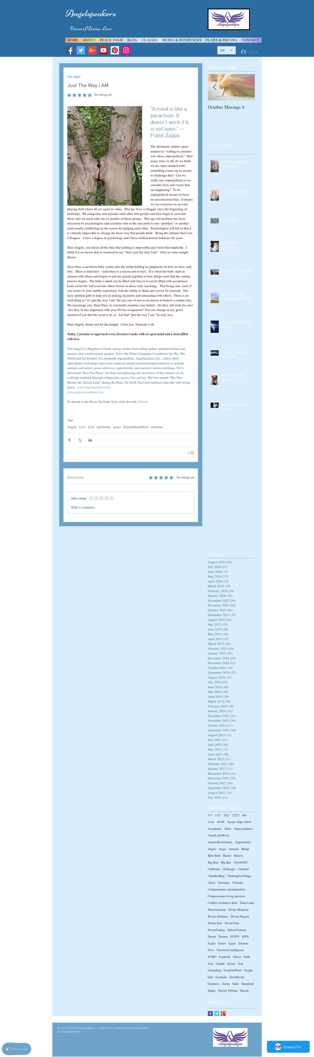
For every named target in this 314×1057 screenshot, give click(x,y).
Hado (235, 984)
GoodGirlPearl (232, 970)
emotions (157, 427)
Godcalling (214, 970)
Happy (212, 990)
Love (82, 427)
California (214, 869)
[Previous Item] (215, 87)
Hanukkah (247, 984)
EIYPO (234, 936)
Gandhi (220, 964)
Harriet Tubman (228, 990)
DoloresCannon (236, 930)
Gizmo (231, 964)
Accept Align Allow (239, 822)
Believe (238, 855)
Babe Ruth (214, 855)
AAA (211, 822)
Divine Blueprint (238, 909)
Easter (222, 943)
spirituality (104, 427)
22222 (235, 815)
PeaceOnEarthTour (135, 427)
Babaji (245, 849)
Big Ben (226, 862)
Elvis (211, 950)
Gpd (210, 977)
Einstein (243, 943)
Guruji (226, 984)
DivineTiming (216, 930)
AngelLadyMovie (218, 835)
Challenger (228, 869)
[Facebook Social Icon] (69, 50)
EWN (245, 936)
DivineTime (232, 923)
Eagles (212, 943)
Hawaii (244, 990)
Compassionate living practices (226, 896)
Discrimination (217, 909)
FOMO (212, 957)
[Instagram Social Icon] (126, 50)
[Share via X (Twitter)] (80, 440)
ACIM (220, 822)
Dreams (223, 936)
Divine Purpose (240, 916)
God (91, 427)
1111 (218, 815)
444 (244, 815)
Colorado (237, 883)
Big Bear (213, 862)
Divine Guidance (218, 916)
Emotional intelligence (230, 950)
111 (210, 815)
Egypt (232, 943)
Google (248, 970)
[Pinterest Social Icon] (115, 50)
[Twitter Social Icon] (81, 50)
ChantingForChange (239, 876)
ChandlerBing (216, 876)
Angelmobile (243, 842)
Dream (212, 936)
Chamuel (243, 869)
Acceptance (215, 829)
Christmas (224, 883)
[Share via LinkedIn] (90, 440)
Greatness (213, 984)
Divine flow (215, 923)
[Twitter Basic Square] (216, 1013)
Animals (234, 849)
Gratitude (221, 977)
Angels (72, 427)
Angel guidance (243, 829)
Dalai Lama (247, 903)
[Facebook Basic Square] (210, 1013)
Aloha (227, 829)
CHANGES (240, 862)
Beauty (227, 855)
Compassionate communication (226, 889)
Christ (211, 883)
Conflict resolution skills (222, 903)
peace (117, 427)
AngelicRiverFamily (220, 842)
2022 (226, 815)
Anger (222, 849)
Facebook (224, 957)
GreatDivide (236, 977)
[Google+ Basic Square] (223, 1013)
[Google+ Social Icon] (92, 50)
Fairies (237, 957)
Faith (247, 957)
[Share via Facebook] (69, 440)
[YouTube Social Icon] (103, 50)
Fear (210, 964)
